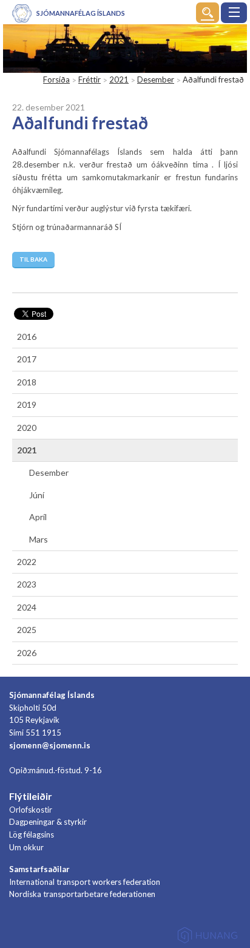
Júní (36, 495)
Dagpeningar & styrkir (48, 822)
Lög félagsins (31, 834)
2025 (26, 630)
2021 (119, 79)
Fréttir (89, 79)
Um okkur (26, 847)
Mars (38, 539)
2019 (26, 404)
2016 (26, 336)
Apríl (38, 517)
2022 (26, 562)
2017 (26, 359)
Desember (155, 79)
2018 (26, 382)
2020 (26, 427)
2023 (26, 584)
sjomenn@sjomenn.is (49, 745)
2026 (26, 653)
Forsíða (56, 79)
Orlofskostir (30, 809)
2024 (26, 607)
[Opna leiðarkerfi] (234, 12)
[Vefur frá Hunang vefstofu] (207, 937)
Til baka (33, 259)
